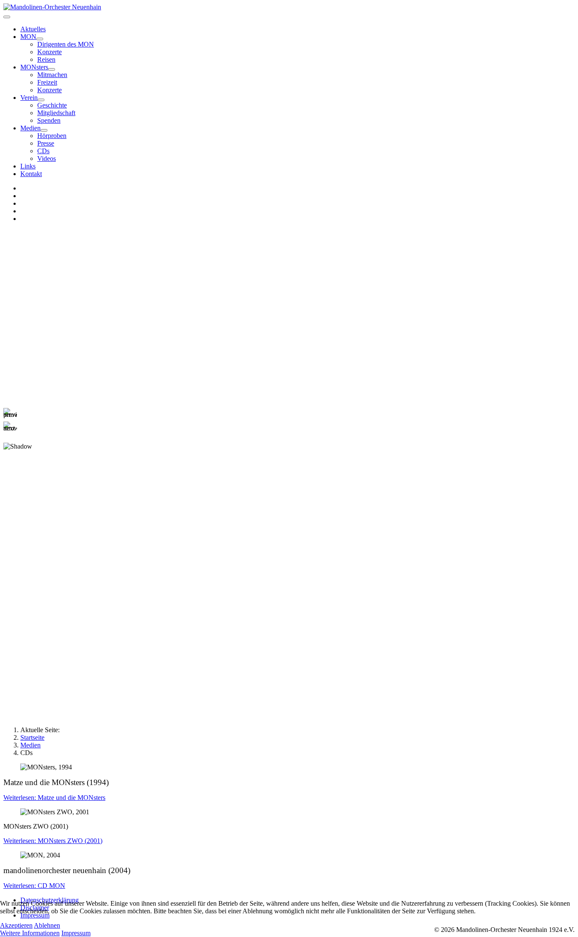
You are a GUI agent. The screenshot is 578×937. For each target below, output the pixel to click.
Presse (45, 143)
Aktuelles (33, 29)
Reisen (46, 59)
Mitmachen (52, 74)
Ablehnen (47, 925)
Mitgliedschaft (56, 112)
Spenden (49, 120)
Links (28, 166)
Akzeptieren (16, 925)
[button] (289, 415)
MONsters (34, 67)
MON (28, 36)
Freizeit (47, 82)
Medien (30, 128)
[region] (289, 346)
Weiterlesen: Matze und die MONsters (54, 797)
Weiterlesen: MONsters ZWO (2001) (52, 840)
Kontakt (31, 173)
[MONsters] (51, 69)
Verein (29, 97)
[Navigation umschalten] (6, 17)
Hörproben (51, 135)
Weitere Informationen (30, 933)
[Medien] (44, 130)
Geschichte (52, 105)
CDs (43, 150)
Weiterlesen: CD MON (34, 885)
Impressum (76, 933)
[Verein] (41, 100)
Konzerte (49, 51)
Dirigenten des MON (65, 44)
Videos (46, 158)
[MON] (39, 39)
